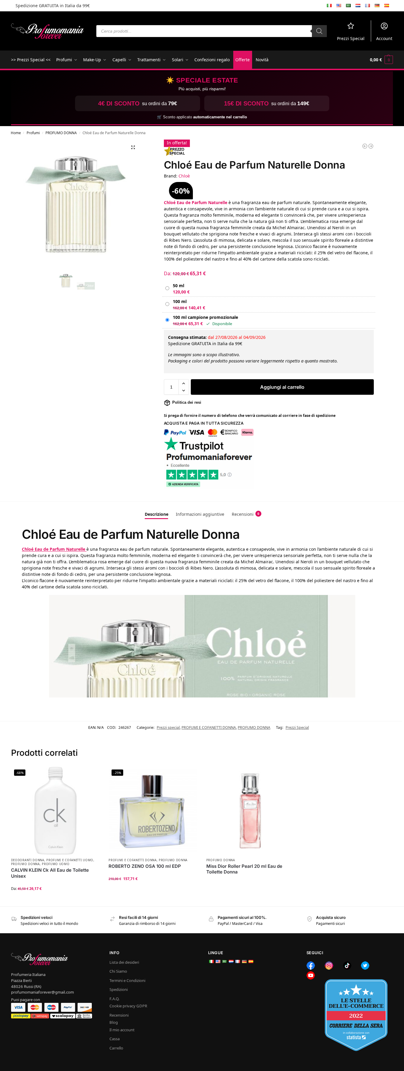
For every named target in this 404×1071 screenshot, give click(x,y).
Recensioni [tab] (245, 514)
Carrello (116, 1048)
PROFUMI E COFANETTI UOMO (69, 860)
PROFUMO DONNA (61, 132)
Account (384, 38)
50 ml (178, 285)
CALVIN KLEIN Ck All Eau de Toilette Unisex (50, 873)
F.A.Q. (114, 998)
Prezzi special (168, 727)
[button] (381, 60)
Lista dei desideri (124, 962)
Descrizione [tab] (156, 514)
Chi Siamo (118, 971)
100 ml (180, 301)
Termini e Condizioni (127, 980)
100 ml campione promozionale (205, 317)
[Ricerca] (319, 31)
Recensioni (119, 1015)
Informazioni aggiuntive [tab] (200, 514)
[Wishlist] (90, 775)
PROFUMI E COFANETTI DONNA (209, 727)
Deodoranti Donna (27, 860)
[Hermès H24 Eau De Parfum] (365, 146)
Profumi (33, 132)
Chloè (184, 176)
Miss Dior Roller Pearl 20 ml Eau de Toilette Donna (244, 869)
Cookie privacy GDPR (128, 1006)
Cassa (114, 1038)
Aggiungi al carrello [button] (153, 890)
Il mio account (122, 1029)
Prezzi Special (351, 38)
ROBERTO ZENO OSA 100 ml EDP (145, 866)
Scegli (55, 900)
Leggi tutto (250, 881)
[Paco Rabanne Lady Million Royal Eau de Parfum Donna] (371, 146)
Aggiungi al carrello (282, 387)
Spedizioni (118, 989)
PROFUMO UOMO (55, 864)
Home (16, 132)
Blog (113, 1022)
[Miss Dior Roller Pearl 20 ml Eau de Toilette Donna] (250, 810)
